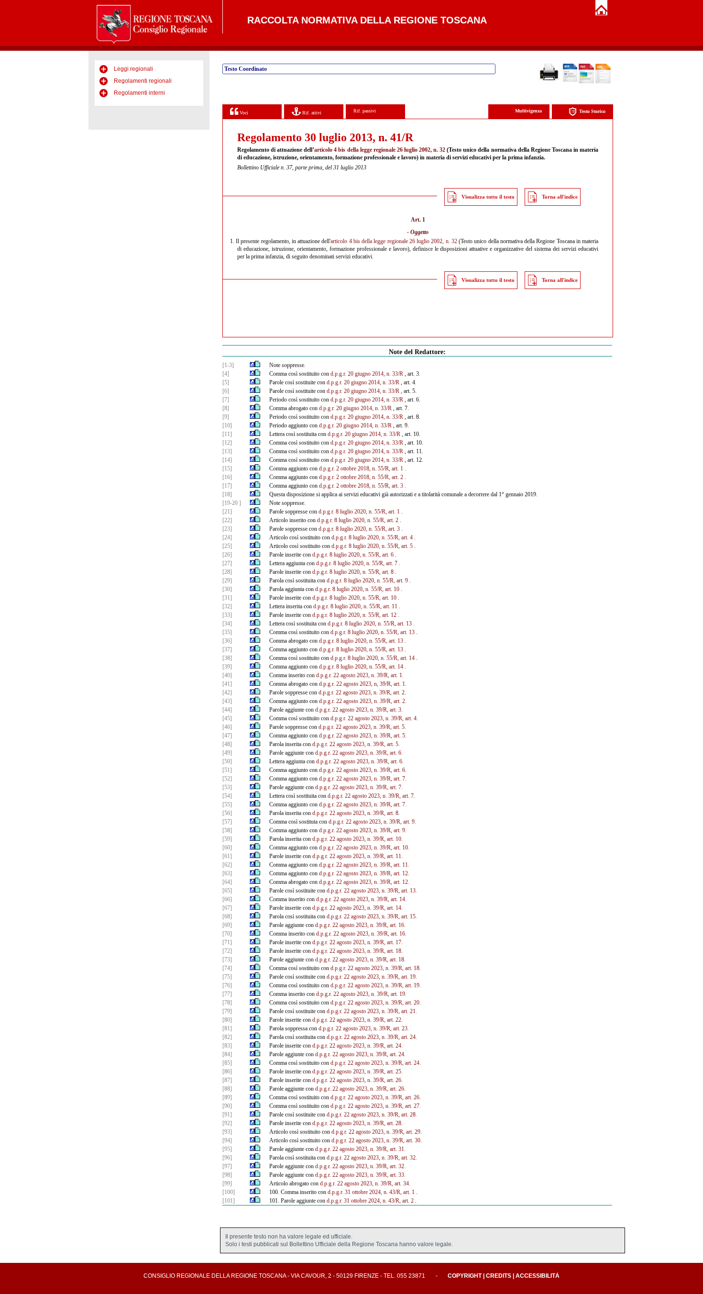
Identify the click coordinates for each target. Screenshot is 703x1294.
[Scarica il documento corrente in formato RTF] (570, 80)
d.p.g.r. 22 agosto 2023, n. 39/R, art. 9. (372, 821)
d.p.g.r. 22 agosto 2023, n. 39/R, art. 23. (364, 1028)
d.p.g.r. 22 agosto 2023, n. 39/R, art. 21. (372, 1011)
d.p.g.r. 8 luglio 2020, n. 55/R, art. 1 (359, 511)
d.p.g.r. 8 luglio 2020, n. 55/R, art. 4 (372, 537)
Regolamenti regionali (143, 81)
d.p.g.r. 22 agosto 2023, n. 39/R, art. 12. (364, 873)
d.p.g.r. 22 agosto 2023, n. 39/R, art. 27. (375, 1106)
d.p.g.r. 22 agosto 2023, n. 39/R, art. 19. (372, 976)
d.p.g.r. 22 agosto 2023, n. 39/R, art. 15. (372, 916)
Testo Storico (592, 111)
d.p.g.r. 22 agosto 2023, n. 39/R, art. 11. (357, 856)
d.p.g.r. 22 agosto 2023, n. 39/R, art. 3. (359, 709)
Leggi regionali (133, 69)
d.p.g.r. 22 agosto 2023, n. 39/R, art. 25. (357, 1071)
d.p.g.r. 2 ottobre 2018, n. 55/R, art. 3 (361, 485)
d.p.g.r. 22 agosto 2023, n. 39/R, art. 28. (372, 1114)
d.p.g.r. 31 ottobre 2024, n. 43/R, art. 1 (371, 1192)
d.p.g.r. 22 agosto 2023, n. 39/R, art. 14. (361, 899)
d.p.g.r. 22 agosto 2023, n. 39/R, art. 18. (357, 951)
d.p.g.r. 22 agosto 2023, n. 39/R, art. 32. (372, 1157)
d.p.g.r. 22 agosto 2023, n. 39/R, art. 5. (362, 727)
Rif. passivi (364, 110)
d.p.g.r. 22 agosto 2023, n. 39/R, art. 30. (376, 1140)
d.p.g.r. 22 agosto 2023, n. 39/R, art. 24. (372, 1037)
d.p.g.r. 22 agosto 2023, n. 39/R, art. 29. (376, 1131)
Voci (243, 112)
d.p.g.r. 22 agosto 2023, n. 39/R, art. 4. (374, 718)
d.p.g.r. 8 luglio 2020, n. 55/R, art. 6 (353, 554)
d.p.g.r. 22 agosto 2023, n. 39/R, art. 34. (365, 1183)
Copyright (465, 1275)
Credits (498, 1275)
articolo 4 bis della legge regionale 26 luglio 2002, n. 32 (379, 149)
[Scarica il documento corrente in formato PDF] (586, 81)
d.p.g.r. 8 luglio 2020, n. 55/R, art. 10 (357, 589)
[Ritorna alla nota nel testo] (252, 365)
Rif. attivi (311, 112)
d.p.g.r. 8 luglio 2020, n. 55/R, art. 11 (355, 606)
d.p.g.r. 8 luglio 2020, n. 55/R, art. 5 (372, 546)
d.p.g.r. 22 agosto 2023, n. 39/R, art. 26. (357, 1080)
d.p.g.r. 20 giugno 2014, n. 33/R (366, 373)
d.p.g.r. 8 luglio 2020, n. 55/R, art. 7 (356, 563)
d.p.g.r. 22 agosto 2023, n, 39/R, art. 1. (362, 683)
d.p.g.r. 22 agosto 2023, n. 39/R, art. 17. (357, 942)
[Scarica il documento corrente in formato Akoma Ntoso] (603, 81)
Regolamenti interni (139, 92)
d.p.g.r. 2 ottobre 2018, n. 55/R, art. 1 (361, 468)
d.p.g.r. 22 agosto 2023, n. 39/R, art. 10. (357, 839)
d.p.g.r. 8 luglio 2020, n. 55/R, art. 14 (372, 658)
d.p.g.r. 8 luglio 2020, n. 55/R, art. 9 (367, 580)
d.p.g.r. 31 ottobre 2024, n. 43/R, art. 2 (370, 1200)
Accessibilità (538, 1275)
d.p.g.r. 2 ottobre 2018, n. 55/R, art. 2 (361, 477)
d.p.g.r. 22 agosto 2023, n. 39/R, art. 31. (360, 1149)
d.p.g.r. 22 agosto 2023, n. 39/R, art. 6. (359, 752)
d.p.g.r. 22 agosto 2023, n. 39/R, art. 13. (372, 890)
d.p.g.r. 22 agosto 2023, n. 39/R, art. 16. (360, 925)
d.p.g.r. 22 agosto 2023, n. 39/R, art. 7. (362, 778)
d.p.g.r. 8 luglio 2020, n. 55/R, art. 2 (357, 520)
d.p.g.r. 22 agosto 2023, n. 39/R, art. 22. (357, 1019)
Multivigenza (528, 110)
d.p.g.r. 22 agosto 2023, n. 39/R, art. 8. (356, 813)
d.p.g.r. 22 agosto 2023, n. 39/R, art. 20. (375, 1002)
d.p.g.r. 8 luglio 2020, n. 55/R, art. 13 (370, 623)
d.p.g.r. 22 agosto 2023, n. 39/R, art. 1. (360, 675)
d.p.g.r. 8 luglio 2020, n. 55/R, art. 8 (353, 572)
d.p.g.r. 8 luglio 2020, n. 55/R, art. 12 (354, 615)
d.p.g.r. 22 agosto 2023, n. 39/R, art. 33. (360, 1174)
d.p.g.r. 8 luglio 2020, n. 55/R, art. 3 (359, 528)
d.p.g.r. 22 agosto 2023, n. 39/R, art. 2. (362, 692)
